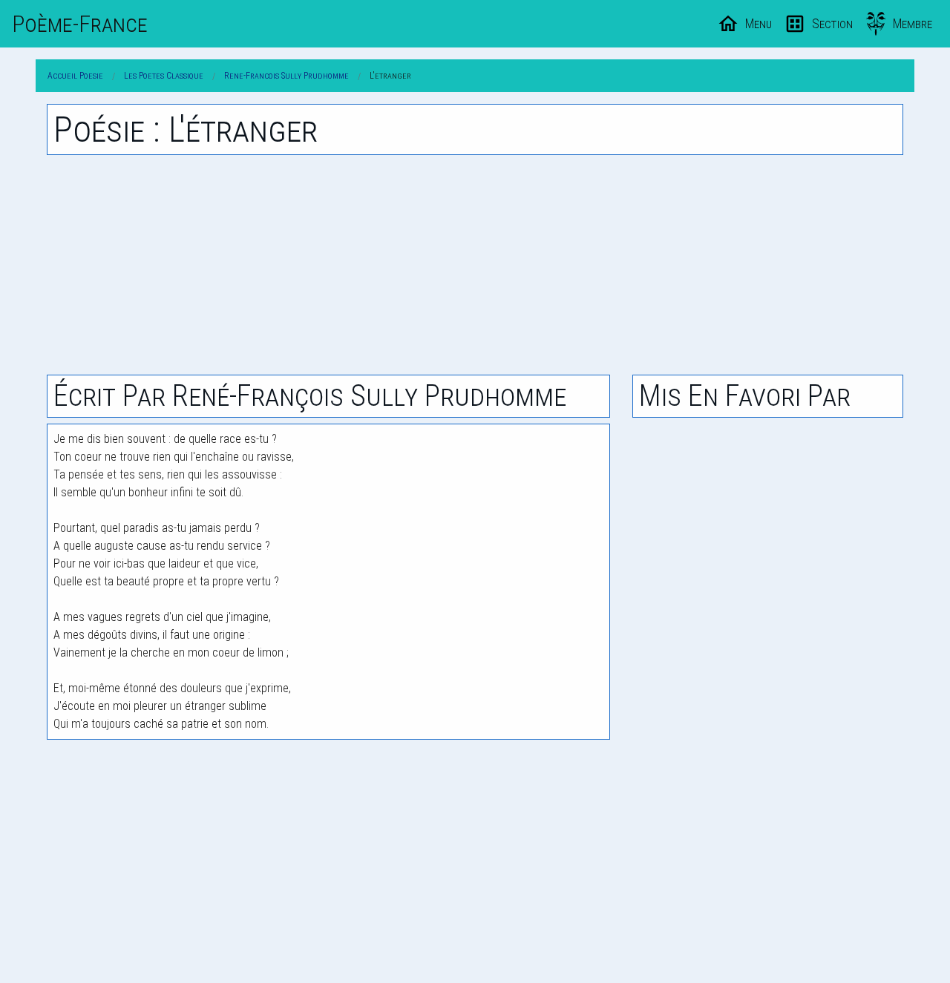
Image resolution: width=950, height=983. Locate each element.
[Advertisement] (475, 265)
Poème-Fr (80, 24)
